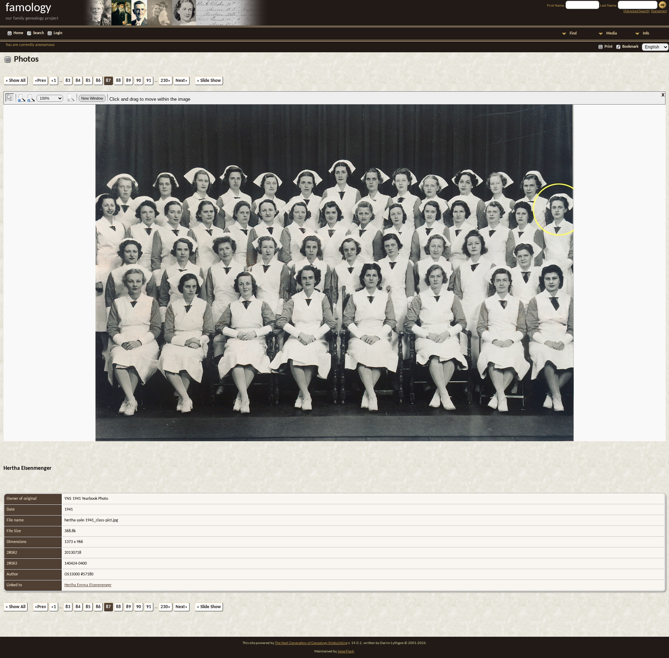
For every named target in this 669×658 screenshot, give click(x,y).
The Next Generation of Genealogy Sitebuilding (311, 643)
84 (78, 80)
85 (88, 80)
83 (68, 80)
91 (148, 80)
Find (573, 34)
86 (98, 80)
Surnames (659, 11)
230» (165, 80)
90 (138, 80)
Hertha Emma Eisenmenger (88, 585)
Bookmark (630, 47)
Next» (181, 80)
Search (38, 33)
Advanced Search (636, 11)
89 (128, 80)
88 (118, 80)
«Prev (40, 80)
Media (611, 34)
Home (18, 33)
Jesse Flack (346, 651)
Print (609, 47)
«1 (53, 80)
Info (646, 34)
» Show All (15, 80)
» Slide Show (209, 80)
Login (58, 33)
